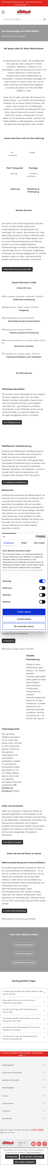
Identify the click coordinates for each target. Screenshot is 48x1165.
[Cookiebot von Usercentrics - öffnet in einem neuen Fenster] (35, 536)
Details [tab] (24, 543)
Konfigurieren (12, 1157)
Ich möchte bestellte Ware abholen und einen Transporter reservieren (20, 1019)
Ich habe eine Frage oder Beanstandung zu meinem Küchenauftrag (19, 1037)
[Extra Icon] (44, 1144)
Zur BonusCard (8, 641)
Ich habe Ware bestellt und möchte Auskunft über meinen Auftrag (22, 992)
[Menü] (3, 12)
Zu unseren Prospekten (24, 945)
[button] (24, 1062)
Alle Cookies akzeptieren (25, 1162)
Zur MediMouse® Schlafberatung (15, 482)
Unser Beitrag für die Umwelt (24, 962)
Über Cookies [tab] (39, 543)
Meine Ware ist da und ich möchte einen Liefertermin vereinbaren (18, 1001)
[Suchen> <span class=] (44, 19)
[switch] (42, 588)
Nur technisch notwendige (32, 1157)
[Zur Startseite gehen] (24, 12)
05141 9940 (37, 1130)
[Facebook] (33, 1144)
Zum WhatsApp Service (12, 422)
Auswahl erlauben (24, 619)
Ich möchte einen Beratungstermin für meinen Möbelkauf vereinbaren (21, 1028)
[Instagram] (39, 1144)
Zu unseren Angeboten (24, 954)
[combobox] (22, 19)
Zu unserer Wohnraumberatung (14, 911)
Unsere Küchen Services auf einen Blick (17, 269)
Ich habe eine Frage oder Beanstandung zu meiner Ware (19, 1010)
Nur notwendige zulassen (24, 626)
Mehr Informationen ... (34, 1152)
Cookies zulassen (24, 612)
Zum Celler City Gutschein (12, 842)
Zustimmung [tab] (9, 543)
